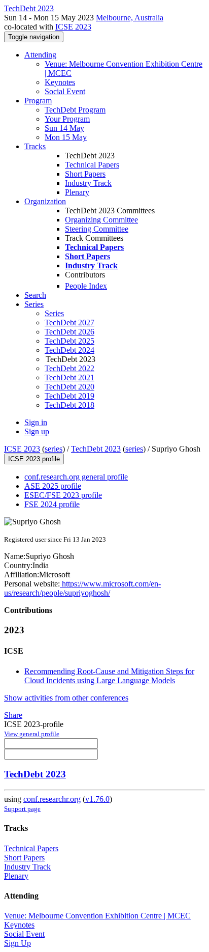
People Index (86, 286)
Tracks (35, 146)
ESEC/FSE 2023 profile (63, 495)
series (53, 448)
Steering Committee (96, 229)
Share (13, 715)
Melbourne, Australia (129, 17)
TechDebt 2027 (69, 322)
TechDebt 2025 (69, 341)
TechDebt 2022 (69, 368)
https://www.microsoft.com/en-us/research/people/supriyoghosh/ (82, 588)
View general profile (31, 734)
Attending (40, 54)
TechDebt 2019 (69, 395)
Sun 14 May (64, 128)
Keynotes (60, 82)
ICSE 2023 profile (34, 459)
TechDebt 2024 (69, 350)
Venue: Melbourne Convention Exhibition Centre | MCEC (97, 915)
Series (54, 313)
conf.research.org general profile (76, 476)
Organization (45, 201)
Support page (22, 809)
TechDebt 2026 (69, 331)
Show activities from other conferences (66, 697)
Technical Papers (92, 164)
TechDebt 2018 (69, 405)
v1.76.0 (97, 799)
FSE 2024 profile (52, 504)
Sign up (36, 431)
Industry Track (88, 183)
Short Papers (85, 174)
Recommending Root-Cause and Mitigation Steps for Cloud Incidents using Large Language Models (109, 676)
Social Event (65, 91)
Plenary (77, 192)
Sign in (35, 422)
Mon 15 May (66, 137)
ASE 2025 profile (52, 486)
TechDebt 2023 (96, 448)
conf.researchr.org (52, 799)
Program (38, 100)
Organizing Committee (101, 219)
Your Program (67, 119)
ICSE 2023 (73, 26)
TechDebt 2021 (69, 377)
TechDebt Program (75, 109)
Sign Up (17, 943)
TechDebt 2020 (69, 386)
